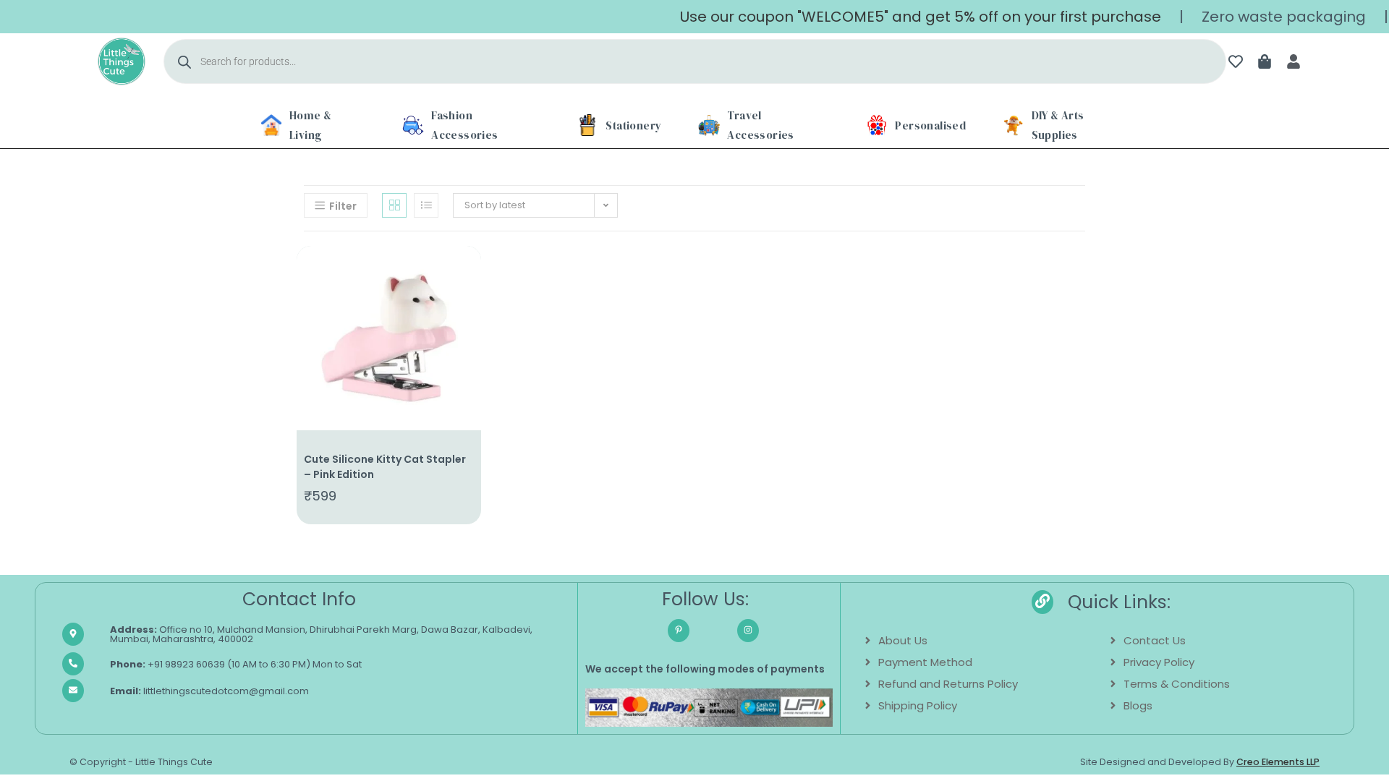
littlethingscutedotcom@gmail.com (209, 691)
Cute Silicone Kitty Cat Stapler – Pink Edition (385, 467)
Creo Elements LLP (1278, 762)
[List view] (426, 205)
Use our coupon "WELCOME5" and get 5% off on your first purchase (906, 17)
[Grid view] (394, 205)
